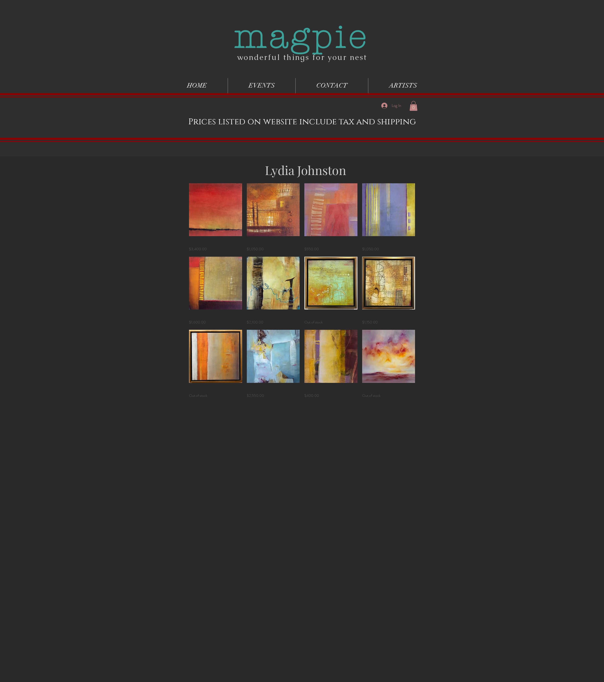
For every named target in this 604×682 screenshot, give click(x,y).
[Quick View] (215, 209)
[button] (413, 106)
